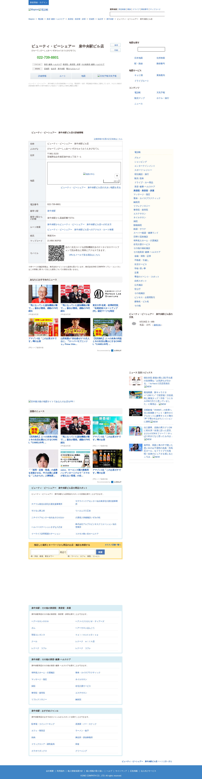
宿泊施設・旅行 (141, 174)
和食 (77, 744)
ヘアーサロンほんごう (85, 628)
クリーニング (81, 751)
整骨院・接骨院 (38, 693)
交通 (136, 272)
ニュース (138, 104)
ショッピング (140, 162)
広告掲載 (134, 771)
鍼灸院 (78, 699)
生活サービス (140, 264)
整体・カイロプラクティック (87, 672)
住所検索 (161, 58)
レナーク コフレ (39, 648)
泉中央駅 (61, 69)
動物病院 (138, 225)
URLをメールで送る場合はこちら (84, 255)
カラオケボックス (39, 751)
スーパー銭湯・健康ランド (146, 233)
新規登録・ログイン (38, 2)
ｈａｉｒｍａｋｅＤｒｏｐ (86, 635)
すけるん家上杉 (38, 511)
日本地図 (138, 58)
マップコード (155, 9)
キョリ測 (138, 75)
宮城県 (46, 69)
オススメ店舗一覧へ (113, 545)
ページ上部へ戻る (147, 761)
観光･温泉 (139, 178)
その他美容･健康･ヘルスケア (92, 64)
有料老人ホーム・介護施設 (43, 672)
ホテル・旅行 (163, 98)
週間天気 (157, 325)
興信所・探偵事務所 (84, 737)
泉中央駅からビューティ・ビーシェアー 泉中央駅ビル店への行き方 (79, 224)
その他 (137, 305)
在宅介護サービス (83, 686)
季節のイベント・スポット (146, 276)
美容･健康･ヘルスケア (53, 64)
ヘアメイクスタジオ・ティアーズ (89, 621)
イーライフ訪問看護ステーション (45, 534)
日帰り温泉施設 (141, 236)
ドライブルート (141, 81)
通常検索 (113, 9)
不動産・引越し (141, 260)
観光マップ (139, 98)
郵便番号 (144, 9)
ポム (33, 628)
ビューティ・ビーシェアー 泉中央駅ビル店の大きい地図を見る (91, 184)
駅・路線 (138, 63)
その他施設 (139, 293)
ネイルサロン (81, 679)
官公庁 (137, 289)
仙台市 (53, 69)
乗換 (129, 9)
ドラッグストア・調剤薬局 (43, 744)
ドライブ (136, 9)
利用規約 (60, 771)
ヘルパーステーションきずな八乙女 (46, 527)
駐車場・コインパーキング (43, 724)
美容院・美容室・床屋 (71, 64)
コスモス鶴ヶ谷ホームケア (86, 534)
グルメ (137, 157)
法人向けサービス (148, 771)
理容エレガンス (38, 635)
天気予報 (112, 76)
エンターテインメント (144, 166)
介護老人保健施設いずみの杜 (87, 517)
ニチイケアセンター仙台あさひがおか (47, 517)
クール (34, 641)
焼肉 (33, 737)
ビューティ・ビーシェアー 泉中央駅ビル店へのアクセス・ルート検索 (80, 229)
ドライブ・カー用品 (143, 182)
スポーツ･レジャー (143, 170)
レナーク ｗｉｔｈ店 (85, 641)
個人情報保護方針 (75, 771)
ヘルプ (159, 2)
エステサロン (81, 693)
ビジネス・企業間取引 (144, 297)
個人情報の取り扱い (94, 771)
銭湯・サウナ (140, 229)
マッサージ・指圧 (39, 679)
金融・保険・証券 (142, 256)
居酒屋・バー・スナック (86, 724)
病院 (33, 686)
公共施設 (138, 285)
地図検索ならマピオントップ (144, 2)
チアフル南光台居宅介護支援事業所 (46, 504)
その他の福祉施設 (142, 248)
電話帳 (137, 92)
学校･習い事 (140, 268)
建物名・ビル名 (141, 301)
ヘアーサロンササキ (40, 621)
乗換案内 (161, 75)
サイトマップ (168, 2)
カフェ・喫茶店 (38, 731)
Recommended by (104, 350)
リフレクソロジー (39, 699)
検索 (169, 14)
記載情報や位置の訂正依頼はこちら (108, 139)
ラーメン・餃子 (82, 731)
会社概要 (50, 771)
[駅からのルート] (73, 69)
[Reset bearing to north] (117, 176)
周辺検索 (122, 9)
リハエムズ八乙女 (83, 511)
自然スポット (140, 281)
